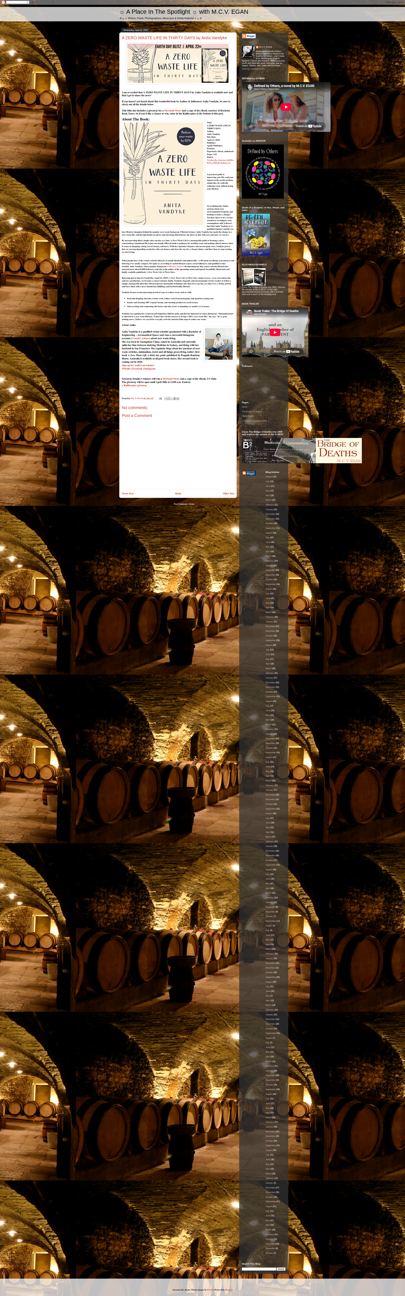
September (271, 528)
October (269, 523)
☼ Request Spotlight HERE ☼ (256, 421)
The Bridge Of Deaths (252, 411)
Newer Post (128, 493)
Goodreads (212, 159)
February (270, 505)
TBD (215, 162)
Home (178, 493)
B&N (209, 162)
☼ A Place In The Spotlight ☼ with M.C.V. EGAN (183, 11)
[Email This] (165, 398)
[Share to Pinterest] (177, 398)
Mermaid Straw (172, 110)
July (267, 481)
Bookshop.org (224, 162)
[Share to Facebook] (174, 398)
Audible (229, 159)
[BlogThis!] (168, 398)
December (270, 514)
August (269, 476)
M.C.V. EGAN (265, 47)
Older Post (228, 493)
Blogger (228, 1289)
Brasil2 (210, 1289)
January (269, 509)
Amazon (221, 159)
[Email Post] (160, 398)
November (270, 519)
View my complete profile (253, 69)
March (268, 500)
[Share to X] (171, 398)
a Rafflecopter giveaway (134, 385)
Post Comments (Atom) (184, 503)
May (268, 490)
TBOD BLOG (248, 416)
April (268, 495)
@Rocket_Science (175, 266)
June (268, 486)
